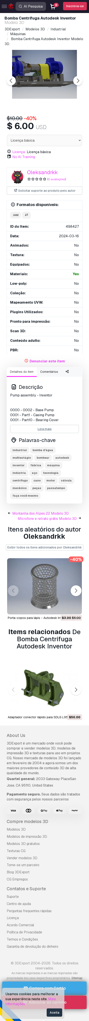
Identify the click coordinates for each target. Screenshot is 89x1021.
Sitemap (77, 978)
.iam (16, 215)
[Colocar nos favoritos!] (75, 608)
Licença (13, 918)
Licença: (19, 152)
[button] (76, 591)
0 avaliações (56, 179)
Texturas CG (16, 851)
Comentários (49, 372)
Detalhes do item (21, 372)
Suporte (13, 896)
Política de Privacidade (24, 932)
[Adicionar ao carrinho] (67, 608)
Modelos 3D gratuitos (23, 843)
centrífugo (20, 480)
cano (37, 480)
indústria (19, 473)
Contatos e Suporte (26, 889)
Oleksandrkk (42, 172)
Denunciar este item (47, 361)
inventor (19, 465)
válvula (66, 480)
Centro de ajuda (19, 904)
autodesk (62, 458)
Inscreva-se (75, 6)
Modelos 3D (16, 829)
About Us (16, 735)
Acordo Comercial (20, 925)
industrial (20, 450)
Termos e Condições (22, 939)
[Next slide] (77, 80)
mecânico (20, 488)
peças (36, 488)
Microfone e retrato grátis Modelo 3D (47, 518)
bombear (43, 458)
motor (50, 480)
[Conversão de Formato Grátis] (26, 215)
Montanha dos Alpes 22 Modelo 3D (40, 513)
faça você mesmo (25, 495)
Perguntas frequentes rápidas (29, 911)
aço (34, 473)
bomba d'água (43, 450)
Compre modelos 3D (27, 821)
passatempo (56, 488)
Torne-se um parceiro (23, 865)
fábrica (35, 465)
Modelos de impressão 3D (27, 836)
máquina (53, 465)
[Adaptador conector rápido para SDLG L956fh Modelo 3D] (44, 685)
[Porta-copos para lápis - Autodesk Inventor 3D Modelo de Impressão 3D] (44, 586)
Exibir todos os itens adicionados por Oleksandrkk (44, 547)
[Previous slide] (11, 80)
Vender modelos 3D (22, 858)
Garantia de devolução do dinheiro (32, 946)
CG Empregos (17, 879)
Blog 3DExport (18, 872)
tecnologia (51, 473)
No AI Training (23, 157)
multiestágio (22, 458)
